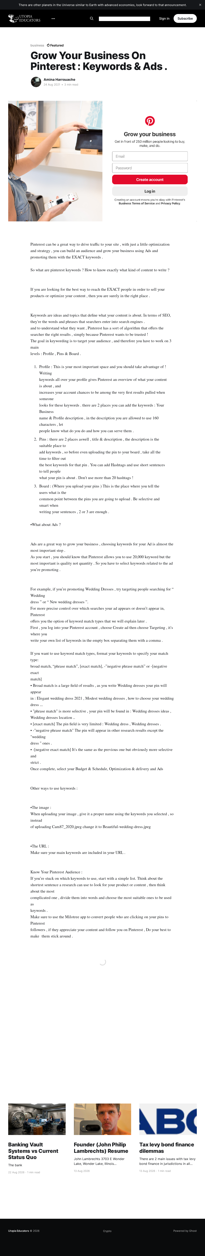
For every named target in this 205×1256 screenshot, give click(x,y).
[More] (53, 19)
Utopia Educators (18, 1230)
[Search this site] (91, 18)
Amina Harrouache (59, 80)
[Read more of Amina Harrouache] (36, 82)
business (37, 45)
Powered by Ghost (185, 1230)
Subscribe (185, 18)
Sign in (164, 18)
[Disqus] (102, 1048)
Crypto (107, 1231)
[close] (200, 5)
